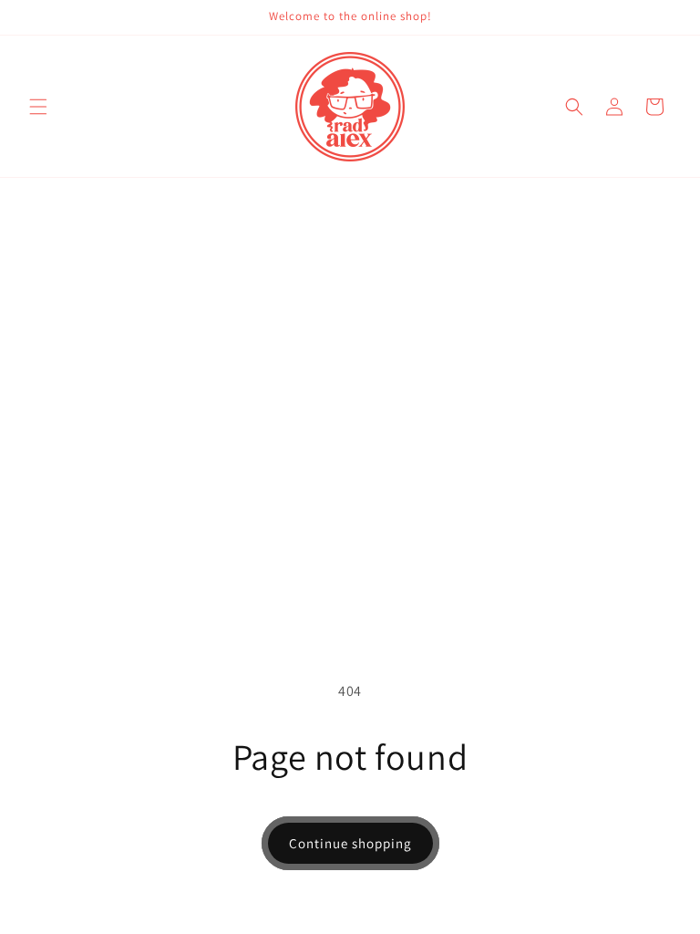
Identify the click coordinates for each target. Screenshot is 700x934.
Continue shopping (350, 843)
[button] (38, 107)
